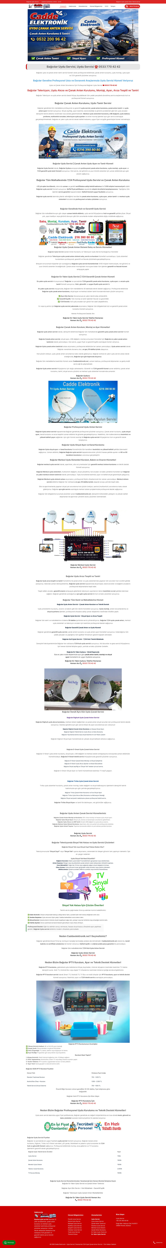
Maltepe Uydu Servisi (75, 1223)
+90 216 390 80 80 (122, 1220)
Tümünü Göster (73, 1234)
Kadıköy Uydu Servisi (75, 1225)
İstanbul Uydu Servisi (98, 1225)
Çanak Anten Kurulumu (98, 1230)
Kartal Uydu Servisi (74, 1221)
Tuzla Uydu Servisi (74, 1232)
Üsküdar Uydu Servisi (75, 1230)
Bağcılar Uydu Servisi (56, 252)
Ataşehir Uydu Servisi (75, 1228)
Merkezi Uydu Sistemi (98, 1228)
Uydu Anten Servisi (97, 1221)
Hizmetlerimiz (97, 1193)
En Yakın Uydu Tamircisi (99, 1232)
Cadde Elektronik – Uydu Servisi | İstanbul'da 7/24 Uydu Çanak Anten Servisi (78, 1244)
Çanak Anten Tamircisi (98, 1223)
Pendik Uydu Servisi (74, 1219)
